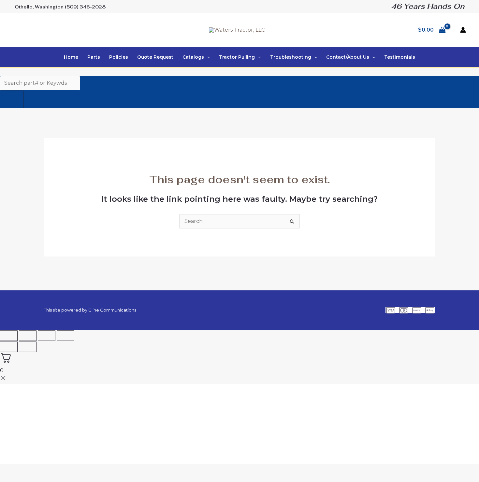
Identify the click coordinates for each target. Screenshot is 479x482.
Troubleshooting (290, 57)
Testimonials (399, 57)
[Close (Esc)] (65, 335)
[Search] (11, 99)
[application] (207, 57)
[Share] (46, 335)
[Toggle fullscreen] (27, 335)
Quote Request (155, 57)
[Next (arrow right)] (27, 347)
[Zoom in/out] (9, 335)
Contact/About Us (347, 57)
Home (71, 57)
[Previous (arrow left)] (9, 347)
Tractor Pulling (237, 57)
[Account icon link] (463, 30)
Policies (118, 57)
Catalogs (193, 57)
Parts (93, 57)
